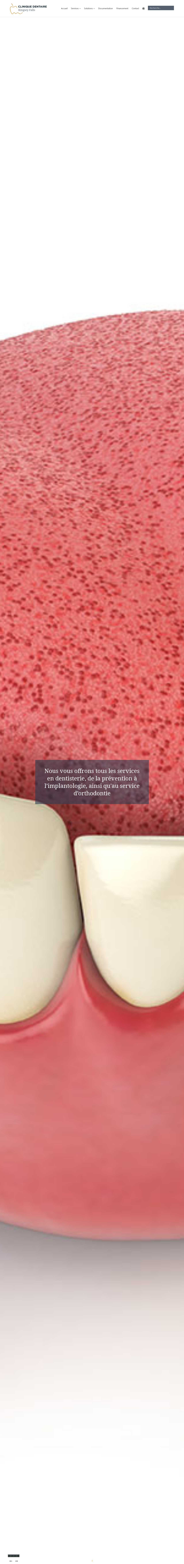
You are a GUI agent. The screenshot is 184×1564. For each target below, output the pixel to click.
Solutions (88, 8)
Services (75, 8)
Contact (135, 8)
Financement (122, 8)
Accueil (64, 8)
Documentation (105, 8)
